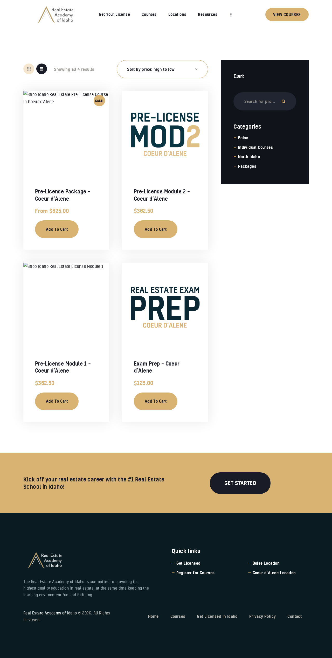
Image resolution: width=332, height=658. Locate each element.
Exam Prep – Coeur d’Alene (157, 367)
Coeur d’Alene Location (274, 572)
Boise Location (266, 563)
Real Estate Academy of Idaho (50, 612)
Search (284, 101)
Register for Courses (195, 572)
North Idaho (249, 156)
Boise (243, 137)
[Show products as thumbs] (28, 69)
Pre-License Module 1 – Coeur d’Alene (63, 367)
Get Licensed (188, 563)
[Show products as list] (41, 69)
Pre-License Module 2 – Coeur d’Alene (162, 195)
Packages (247, 166)
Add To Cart (57, 229)
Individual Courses (255, 147)
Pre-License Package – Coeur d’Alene (62, 195)
